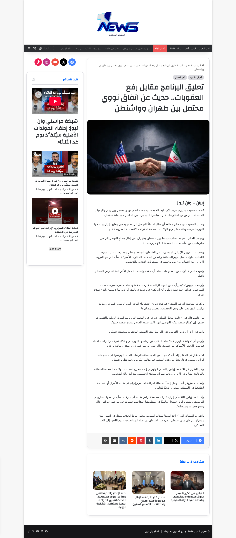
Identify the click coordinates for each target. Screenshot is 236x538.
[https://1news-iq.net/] (118, 22)
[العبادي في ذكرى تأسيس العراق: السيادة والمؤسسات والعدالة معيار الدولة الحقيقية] (187, 480)
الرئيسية (197, 65)
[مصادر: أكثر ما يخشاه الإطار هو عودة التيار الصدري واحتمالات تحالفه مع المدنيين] (148, 482)
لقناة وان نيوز (152, 531)
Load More (55, 248)
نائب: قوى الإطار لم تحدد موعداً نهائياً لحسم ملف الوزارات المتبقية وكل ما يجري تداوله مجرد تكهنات (100, 48)
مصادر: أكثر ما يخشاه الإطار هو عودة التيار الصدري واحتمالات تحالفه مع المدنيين (149, 501)
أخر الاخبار (180, 77)
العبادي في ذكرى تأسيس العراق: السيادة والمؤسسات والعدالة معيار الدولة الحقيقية (187, 497)
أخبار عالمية (184, 65)
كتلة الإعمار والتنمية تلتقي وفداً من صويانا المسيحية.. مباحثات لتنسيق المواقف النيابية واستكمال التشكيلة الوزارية (111, 500)
